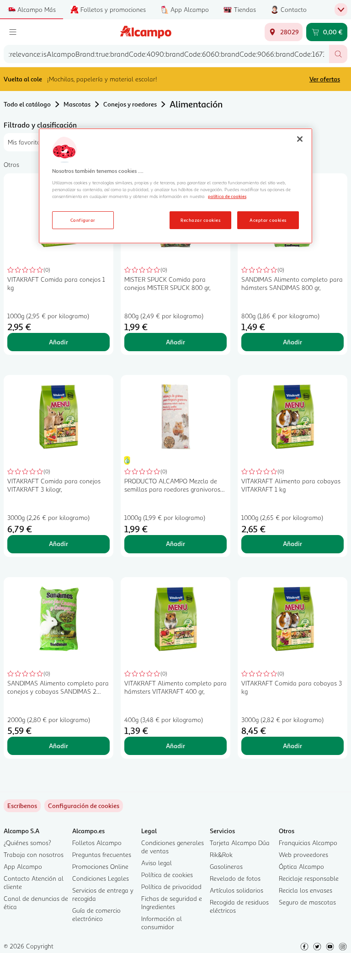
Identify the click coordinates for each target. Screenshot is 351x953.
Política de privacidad (171, 886)
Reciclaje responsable (309, 878)
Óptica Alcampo (301, 866)
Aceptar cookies (268, 220)
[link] (83, 805)
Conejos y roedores (130, 104)
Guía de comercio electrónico (96, 914)
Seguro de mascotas (307, 902)
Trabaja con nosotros (34, 854)
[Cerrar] (300, 139)
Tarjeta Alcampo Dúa (240, 842)
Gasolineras (226, 866)
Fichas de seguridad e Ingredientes (171, 902)
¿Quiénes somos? (27, 842)
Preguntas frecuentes (101, 854)
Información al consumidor (161, 923)
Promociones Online (100, 866)
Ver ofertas (324, 79)
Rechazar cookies (200, 220)
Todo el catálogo (27, 104)
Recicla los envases (305, 890)
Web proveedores (303, 854)
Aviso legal (156, 863)
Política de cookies (167, 874)
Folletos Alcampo (97, 842)
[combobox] (166, 54)
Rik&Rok (221, 854)
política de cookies (227, 196)
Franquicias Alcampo (308, 842)
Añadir (58, 342)
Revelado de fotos (235, 878)
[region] (175, 186)
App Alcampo (23, 866)
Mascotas (77, 104)
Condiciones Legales (100, 878)
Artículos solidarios (236, 890)
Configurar (83, 220)
